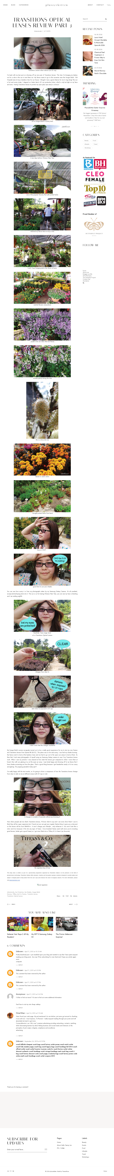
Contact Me (86, 279)
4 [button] (97, 126)
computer (19, 962)
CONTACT (100, 5)
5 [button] (98, 126)
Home (5, 5)
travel (95, 144)
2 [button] (93, 126)
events (84, 1145)
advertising (19, 1030)
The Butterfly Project (89, 278)
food (94, 141)
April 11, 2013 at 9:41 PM (35, 994)
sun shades (28, 892)
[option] (95, 106)
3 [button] (95, 126)
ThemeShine (65, 1171)
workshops (85, 1157)
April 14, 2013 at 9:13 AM (34, 1013)
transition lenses (32, 894)
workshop (88, 148)
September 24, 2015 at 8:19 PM (35, 1041)
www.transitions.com (14, 880)
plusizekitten (57, 5)
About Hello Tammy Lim (64, 1145)
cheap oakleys (36, 1004)
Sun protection (19, 892)
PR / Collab (61, 1148)
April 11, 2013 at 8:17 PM (33, 982)
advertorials (38, 31)
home (84, 271)
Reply (21, 965)
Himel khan (20, 1013)
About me (86, 272)
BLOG (13, 5)
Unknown (19, 951)
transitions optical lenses (15, 896)
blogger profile (87, 274)
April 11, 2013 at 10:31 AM (33, 952)
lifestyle (87, 144)
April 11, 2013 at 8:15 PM (33, 970)
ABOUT (90, 5)
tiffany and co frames (19, 894)
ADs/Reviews (87, 276)
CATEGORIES (24, 5)
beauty (86, 141)
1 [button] (91, 126)
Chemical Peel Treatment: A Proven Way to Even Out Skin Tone (99, 57)
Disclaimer (86, 281)
